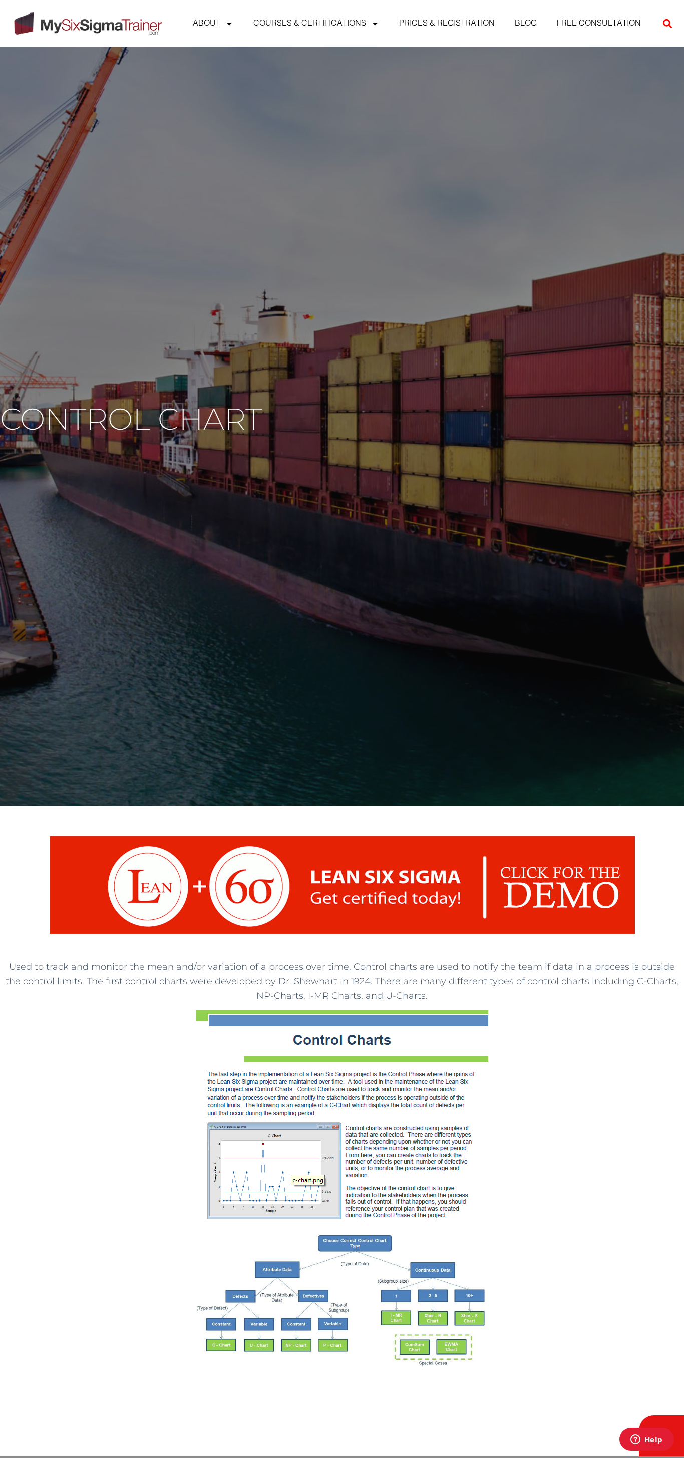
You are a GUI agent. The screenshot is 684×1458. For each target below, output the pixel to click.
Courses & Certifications (309, 24)
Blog (526, 24)
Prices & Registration (447, 24)
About (206, 24)
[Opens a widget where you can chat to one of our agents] (646, 1440)
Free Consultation (599, 24)
